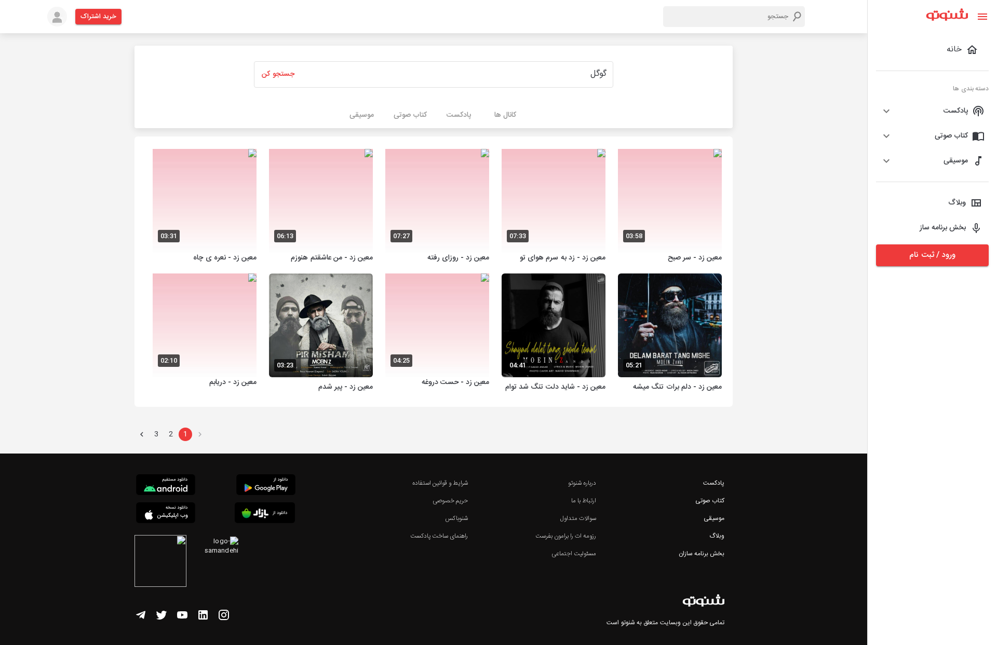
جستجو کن (278, 74)
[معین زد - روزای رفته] (437, 207)
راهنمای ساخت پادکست (439, 536)
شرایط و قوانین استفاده (440, 483)
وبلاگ (716, 536)
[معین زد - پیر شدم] (321, 333)
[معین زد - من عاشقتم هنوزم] (321, 207)
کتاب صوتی (709, 500)
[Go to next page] (142, 434)
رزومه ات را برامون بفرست (566, 536)
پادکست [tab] (459, 115)
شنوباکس (456, 518)
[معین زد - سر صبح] (670, 207)
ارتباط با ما (583, 500)
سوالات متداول (578, 518)
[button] (932, 111)
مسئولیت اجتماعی (573, 553)
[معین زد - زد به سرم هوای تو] (553, 207)
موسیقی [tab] (361, 115)
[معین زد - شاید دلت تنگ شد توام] (553, 333)
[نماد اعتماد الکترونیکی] (160, 562)
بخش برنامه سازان (701, 553)
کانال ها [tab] (505, 115)
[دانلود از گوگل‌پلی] (266, 486)
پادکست (713, 483)
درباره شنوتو (582, 483)
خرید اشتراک (98, 16)
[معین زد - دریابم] (205, 333)
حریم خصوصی (450, 500)
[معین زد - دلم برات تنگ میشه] (670, 333)
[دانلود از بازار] (265, 514)
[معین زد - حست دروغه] (437, 333)
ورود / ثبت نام (932, 255)
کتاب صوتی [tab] (410, 115)
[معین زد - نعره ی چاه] (205, 207)
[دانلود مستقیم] (165, 486)
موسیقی (714, 518)
